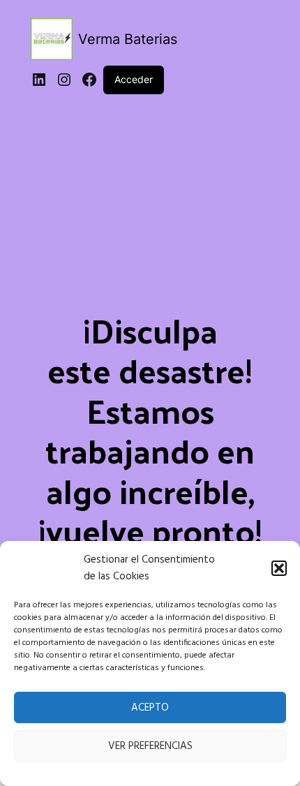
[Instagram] (64, 79)
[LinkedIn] (39, 79)
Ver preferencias (150, 746)
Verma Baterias (127, 39)
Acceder (133, 79)
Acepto (150, 707)
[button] (279, 568)
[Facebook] (89, 79)
